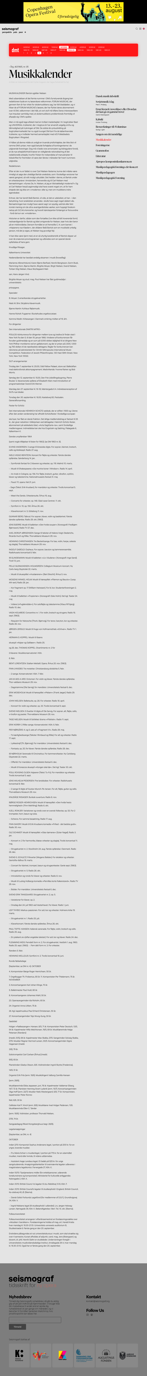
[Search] (136, 28)
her (35, 1313)
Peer (21, 32)
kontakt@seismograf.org (98, 1301)
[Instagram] (87, 1314)
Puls (15, 32)
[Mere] (25, 32)
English (144, 29)
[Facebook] (91, 1314)
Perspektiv (7, 32)
